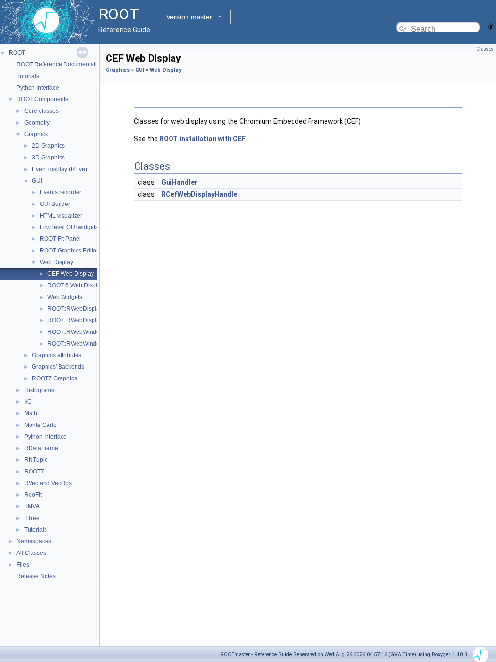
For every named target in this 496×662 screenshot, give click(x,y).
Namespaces (33, 541)
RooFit (33, 494)
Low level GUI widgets (69, 227)
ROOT (17, 52)
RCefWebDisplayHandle (199, 194)
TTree (32, 518)
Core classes (41, 111)
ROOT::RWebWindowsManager (89, 343)
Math (30, 413)
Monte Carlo (40, 425)
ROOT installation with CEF (202, 138)
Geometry (37, 122)
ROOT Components (42, 99)
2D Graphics (48, 145)
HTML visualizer (61, 215)
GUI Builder (55, 204)
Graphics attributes (56, 355)
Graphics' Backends (58, 366)
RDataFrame (41, 448)
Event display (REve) (59, 169)
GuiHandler (179, 182)
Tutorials (27, 76)
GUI (37, 180)
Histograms (39, 390)
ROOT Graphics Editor (69, 250)
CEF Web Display (70, 273)
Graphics (36, 134)
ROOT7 (34, 471)
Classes (485, 49)
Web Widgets (64, 297)
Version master (189, 17)
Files (22, 564)
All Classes (31, 553)
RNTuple (36, 460)
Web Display (56, 262)
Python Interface (37, 87)
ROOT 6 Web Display (75, 285)
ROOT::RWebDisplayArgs (81, 308)
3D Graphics (48, 157)
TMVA (32, 506)
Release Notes (36, 576)
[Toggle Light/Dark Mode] (490, 26)
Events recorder (60, 192)
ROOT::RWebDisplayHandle (84, 320)
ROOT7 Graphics (54, 378)
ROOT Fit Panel (60, 239)
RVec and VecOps (48, 483)
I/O (27, 401)
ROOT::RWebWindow (75, 332)
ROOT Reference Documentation (60, 64)
